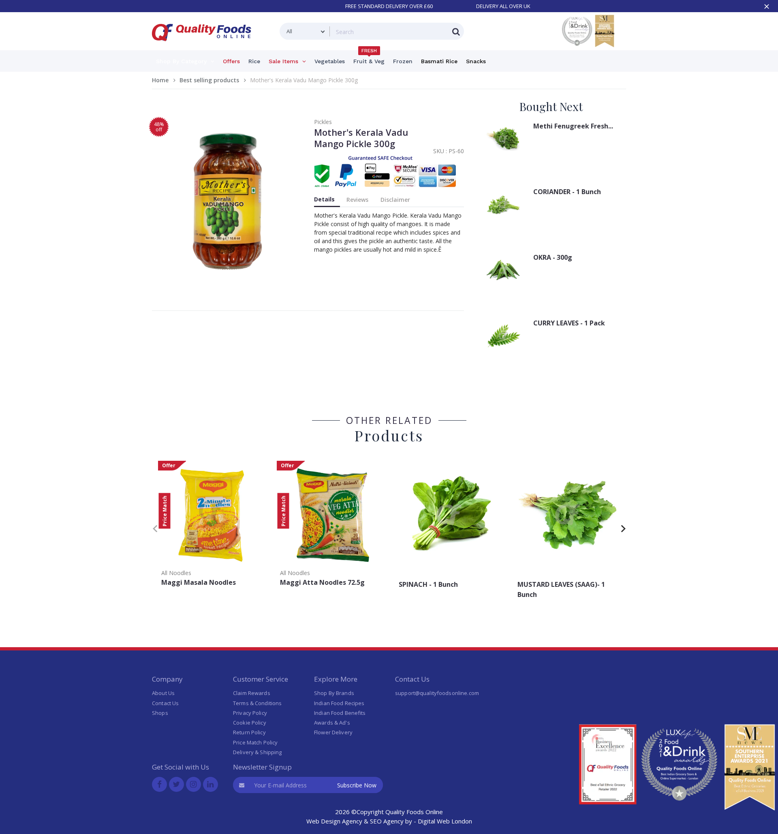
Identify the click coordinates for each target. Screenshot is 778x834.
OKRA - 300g (552, 257)
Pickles (323, 122)
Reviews (357, 199)
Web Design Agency (334, 821)
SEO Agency (387, 821)
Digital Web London (445, 821)
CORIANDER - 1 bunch (567, 191)
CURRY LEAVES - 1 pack (569, 323)
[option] (211, 526)
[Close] (766, 6)
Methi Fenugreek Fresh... (573, 126)
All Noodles (176, 573)
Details (324, 199)
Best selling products (209, 80)
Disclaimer (395, 199)
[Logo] (204, 46)
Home (160, 80)
